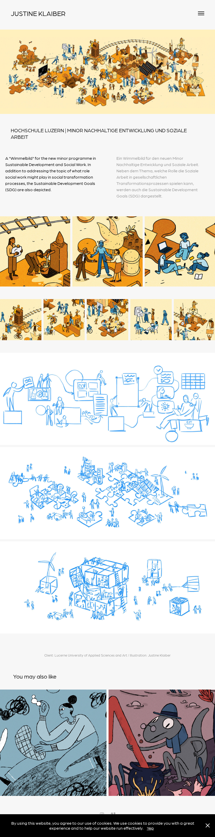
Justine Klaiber (38, 13)
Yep (150, 828)
